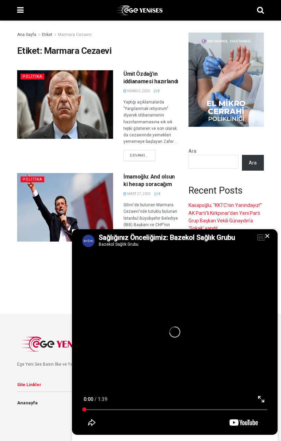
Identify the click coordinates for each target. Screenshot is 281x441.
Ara (192, 151)
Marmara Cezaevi (74, 34)
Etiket (47, 34)
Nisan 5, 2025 (138, 91)
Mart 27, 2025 (138, 194)
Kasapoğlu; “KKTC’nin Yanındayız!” (225, 205)
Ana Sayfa (26, 34)
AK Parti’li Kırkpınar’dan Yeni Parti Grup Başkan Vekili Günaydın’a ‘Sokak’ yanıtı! (224, 220)
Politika (32, 76)
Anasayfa (27, 402)
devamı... (139, 155)
